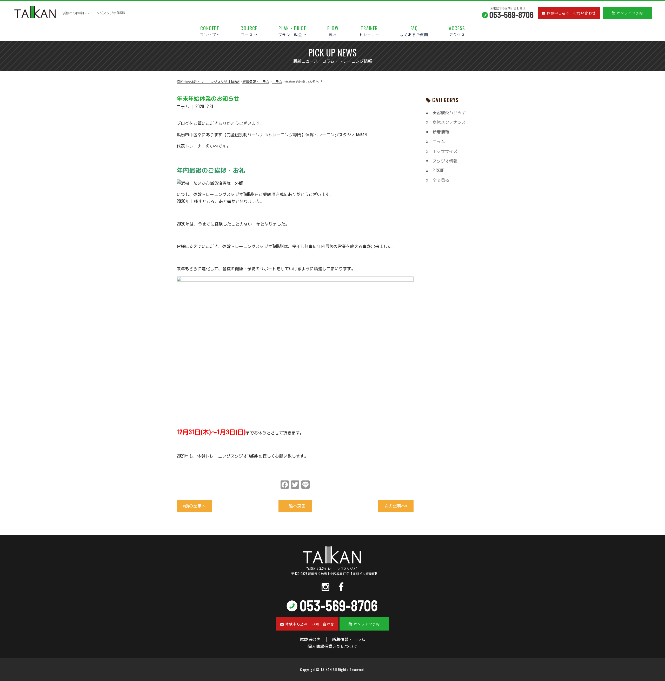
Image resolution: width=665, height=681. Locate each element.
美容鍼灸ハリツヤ (449, 112)
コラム (439, 141)
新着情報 (441, 132)
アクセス (457, 31)
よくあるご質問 (414, 31)
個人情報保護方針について (332, 646)
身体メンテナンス (449, 122)
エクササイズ (445, 151)
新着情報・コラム (348, 639)
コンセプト (210, 31)
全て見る (441, 180)
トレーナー (369, 31)
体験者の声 (310, 639)
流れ (333, 31)
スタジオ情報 (445, 161)
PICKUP (438, 170)
